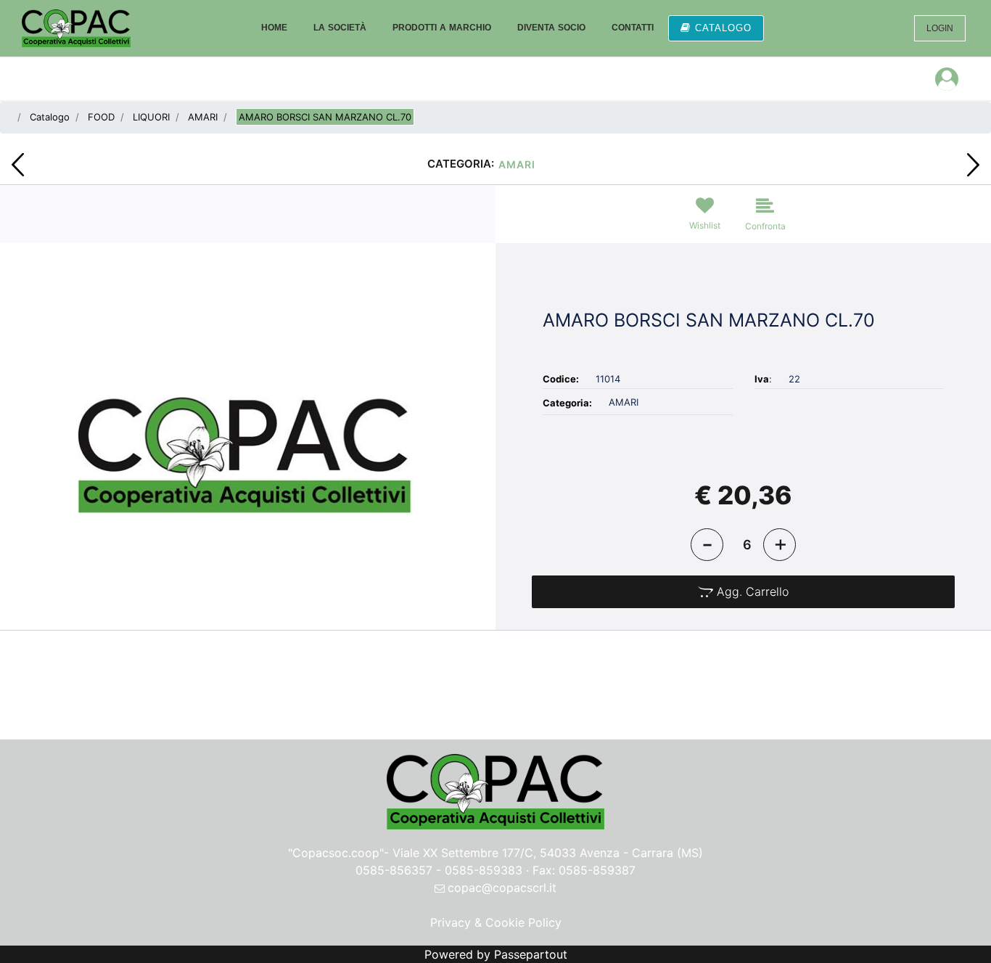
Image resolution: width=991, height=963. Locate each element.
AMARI (203, 117)
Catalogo (50, 117)
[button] (248, 447)
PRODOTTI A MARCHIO (441, 27)
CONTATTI (633, 27)
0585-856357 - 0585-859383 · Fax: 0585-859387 (495, 870)
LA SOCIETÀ (339, 27)
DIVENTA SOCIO (551, 27)
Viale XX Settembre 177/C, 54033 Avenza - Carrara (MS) (547, 852)
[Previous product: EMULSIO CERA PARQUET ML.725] (18, 164)
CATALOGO (723, 27)
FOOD (101, 117)
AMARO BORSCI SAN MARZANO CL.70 (325, 117)
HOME (274, 27)
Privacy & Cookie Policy (496, 922)
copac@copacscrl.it (502, 887)
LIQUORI (151, 117)
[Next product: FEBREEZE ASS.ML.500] (973, 164)
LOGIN (939, 28)
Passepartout (530, 954)
